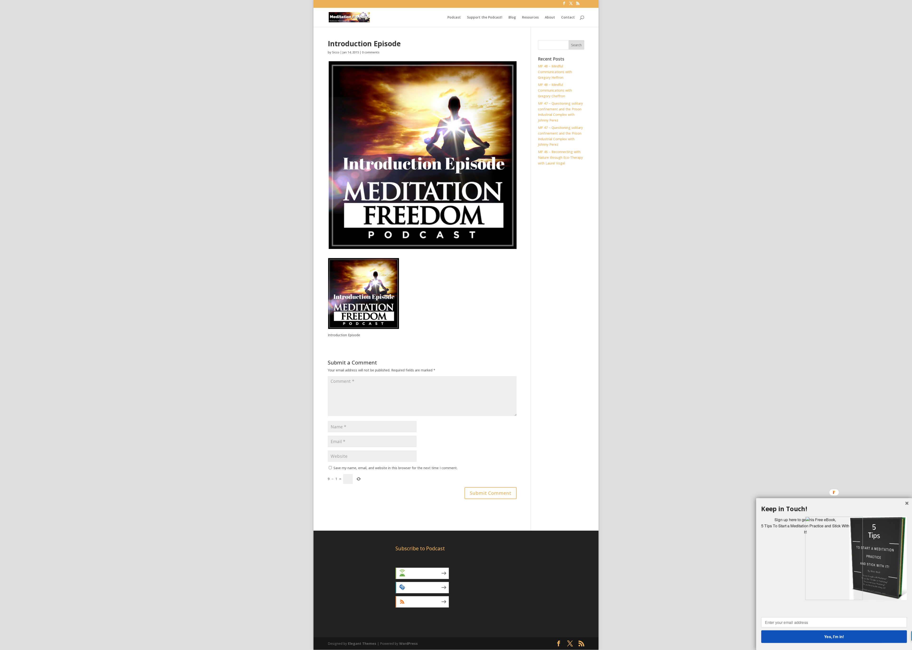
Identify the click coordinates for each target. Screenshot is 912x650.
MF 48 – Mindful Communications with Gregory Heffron (555, 72)
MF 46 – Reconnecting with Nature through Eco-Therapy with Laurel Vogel (560, 157)
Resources (530, 17)
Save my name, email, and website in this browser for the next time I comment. (395, 468)
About (550, 17)
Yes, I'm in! (834, 636)
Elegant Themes (362, 643)
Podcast (454, 17)
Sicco (335, 52)
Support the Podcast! (484, 17)
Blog (512, 17)
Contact (568, 17)
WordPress (408, 643)
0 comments (371, 52)
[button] (834, 509)
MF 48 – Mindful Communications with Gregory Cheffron (555, 90)
